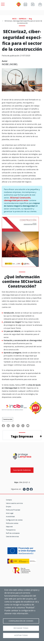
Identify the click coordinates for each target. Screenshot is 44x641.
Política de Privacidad (13, 510)
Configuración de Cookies (21, 621)
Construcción (7, 419)
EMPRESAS (22, 19)
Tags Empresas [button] (22, 436)
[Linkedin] (27, 489)
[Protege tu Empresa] (22, 456)
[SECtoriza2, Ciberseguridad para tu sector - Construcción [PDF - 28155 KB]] (20, 242)
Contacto (9, 500)
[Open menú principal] (2, 4)
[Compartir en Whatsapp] (22, 425)
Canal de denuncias (12, 536)
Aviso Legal (9, 513)
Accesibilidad (10, 516)
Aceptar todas (21, 635)
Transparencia (10, 530)
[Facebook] (31, 489)
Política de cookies (12, 523)
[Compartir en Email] (27, 425)
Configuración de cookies (14, 520)
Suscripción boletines (22, 470)
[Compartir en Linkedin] (8, 425)
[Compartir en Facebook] (3, 425)
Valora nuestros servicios (14, 503)
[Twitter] (24, 489)
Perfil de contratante (13, 533)
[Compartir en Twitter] (13, 425)
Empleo (8, 507)
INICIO (14, 19)
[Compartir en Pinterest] (18, 425)
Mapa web (9, 526)
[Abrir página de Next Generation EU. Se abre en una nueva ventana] (22, 551)
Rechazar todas (21, 628)
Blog (30, 19)
